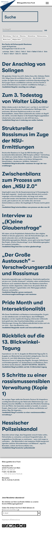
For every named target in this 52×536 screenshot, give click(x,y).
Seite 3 (23, 51)
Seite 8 (6, 54)
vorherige (5, 51)
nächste (24, 54)
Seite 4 (29, 51)
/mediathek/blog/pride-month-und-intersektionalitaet (22, 328)
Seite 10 (18, 54)
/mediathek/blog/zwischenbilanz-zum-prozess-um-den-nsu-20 (26, 207)
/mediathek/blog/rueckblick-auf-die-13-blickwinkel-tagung (24, 367)
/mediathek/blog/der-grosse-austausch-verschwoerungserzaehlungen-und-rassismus (19, 293)
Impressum (6, 520)
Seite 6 (40, 51)
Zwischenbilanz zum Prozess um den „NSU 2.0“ (21, 180)
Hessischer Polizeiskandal (19, 426)
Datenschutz (15, 520)
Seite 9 (12, 54)
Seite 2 (18, 51)
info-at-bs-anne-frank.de (13, 474)
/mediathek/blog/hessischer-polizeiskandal (18, 448)
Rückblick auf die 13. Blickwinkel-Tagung (23, 342)
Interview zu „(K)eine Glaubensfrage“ (22, 222)
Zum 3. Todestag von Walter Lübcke (24, 98)
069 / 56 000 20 (9, 470)
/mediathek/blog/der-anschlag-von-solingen (19, 87)
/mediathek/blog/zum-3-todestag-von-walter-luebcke (22, 120)
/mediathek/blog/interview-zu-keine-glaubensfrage (21, 247)
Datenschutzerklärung (10, 510)
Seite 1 (12, 51)
